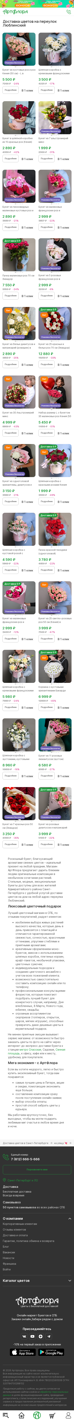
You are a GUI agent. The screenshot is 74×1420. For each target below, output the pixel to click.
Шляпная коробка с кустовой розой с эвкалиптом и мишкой (15, 553)
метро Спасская (30, 1049)
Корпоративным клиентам (20, 1223)
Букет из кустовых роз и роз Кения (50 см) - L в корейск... (18, 73)
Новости (8, 1258)
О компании (13, 1218)
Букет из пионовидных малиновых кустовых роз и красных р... (17, 210)
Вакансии (9, 1252)
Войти (7, 1269)
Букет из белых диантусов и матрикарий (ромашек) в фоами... (18, 348)
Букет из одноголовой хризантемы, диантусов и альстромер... (17, 485)
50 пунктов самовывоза (19, 1207)
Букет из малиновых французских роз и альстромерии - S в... (14, 622)
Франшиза (9, 1263)
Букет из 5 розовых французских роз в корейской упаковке (51, 279)
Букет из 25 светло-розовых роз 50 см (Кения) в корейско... (55, 622)
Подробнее (11, 90)
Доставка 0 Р (12, 240)
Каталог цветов (16, 1281)
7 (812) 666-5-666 (25, 1159)
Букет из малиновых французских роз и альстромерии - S (50, 210)
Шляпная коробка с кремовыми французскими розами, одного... (18, 691)
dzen (40, 1336)
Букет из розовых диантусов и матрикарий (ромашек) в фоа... (53, 828)
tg (48, 1336)
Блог (6, 1246)
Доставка (10, 1187)
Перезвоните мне (37, 1169)
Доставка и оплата (15, 1235)
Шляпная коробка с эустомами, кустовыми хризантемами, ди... (15, 759)
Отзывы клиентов (14, 1229)
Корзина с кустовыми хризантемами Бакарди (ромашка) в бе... (52, 691)
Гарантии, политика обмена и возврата (28, 1240)
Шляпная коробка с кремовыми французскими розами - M (54, 73)
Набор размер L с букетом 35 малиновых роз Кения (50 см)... (55, 416)
